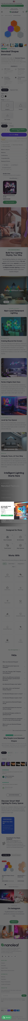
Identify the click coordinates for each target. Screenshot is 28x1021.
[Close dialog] (27, 502)
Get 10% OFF (7, 515)
